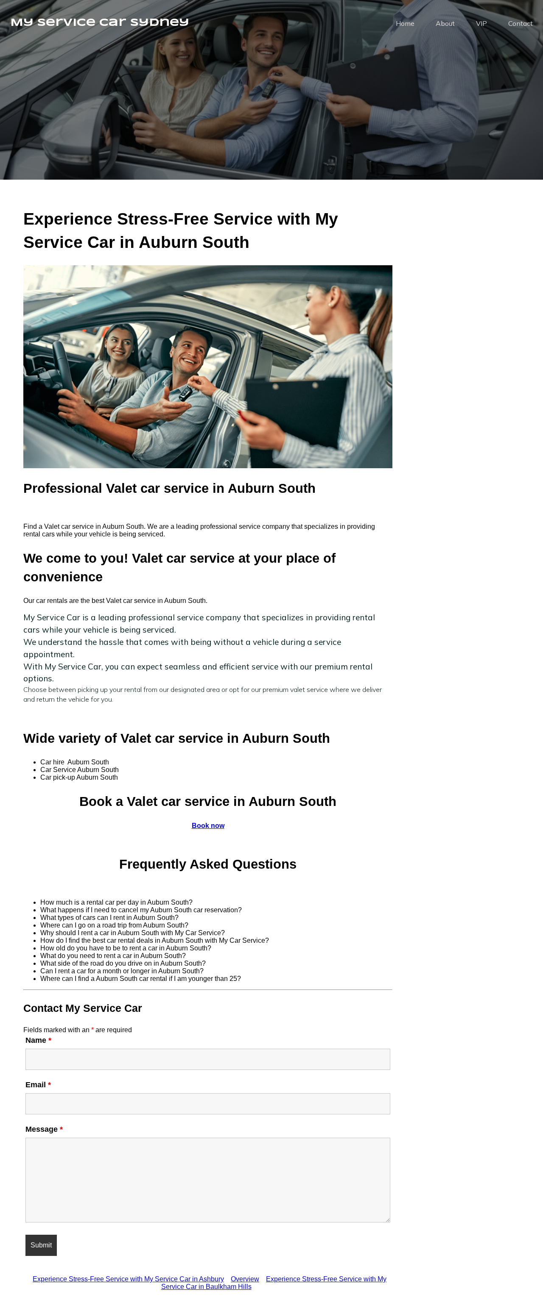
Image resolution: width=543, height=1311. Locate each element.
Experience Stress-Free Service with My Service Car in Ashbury (128, 1279)
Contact (520, 23)
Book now (208, 825)
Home (405, 23)
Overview (245, 1279)
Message (44, 1129)
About (445, 23)
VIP (481, 23)
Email (38, 1084)
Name (38, 1040)
